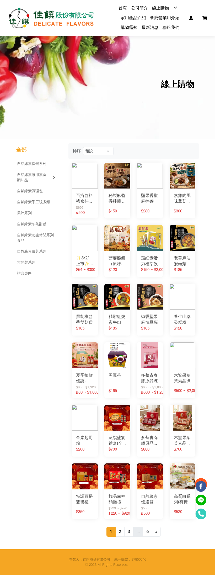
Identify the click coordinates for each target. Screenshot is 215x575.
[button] (191, 18)
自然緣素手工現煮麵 (33, 202)
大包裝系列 (26, 262)
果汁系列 (24, 213)
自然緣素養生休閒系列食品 (35, 238)
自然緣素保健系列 (31, 163)
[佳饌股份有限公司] (53, 17)
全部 (21, 149)
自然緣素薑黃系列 (31, 251)
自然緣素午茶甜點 (31, 224)
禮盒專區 (24, 273)
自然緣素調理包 (30, 191)
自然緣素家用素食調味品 (31, 177)
